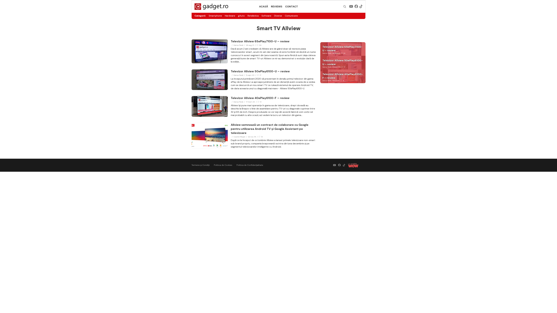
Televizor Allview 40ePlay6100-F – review (260, 98)
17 (260, 75)
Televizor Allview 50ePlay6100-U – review (260, 71)
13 (262, 137)
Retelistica (253, 15)
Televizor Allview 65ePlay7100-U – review (260, 41)
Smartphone (215, 15)
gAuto (241, 15)
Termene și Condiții (200, 165)
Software (266, 15)
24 (260, 45)
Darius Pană (238, 45)
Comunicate (291, 15)
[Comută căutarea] (344, 7)
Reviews (276, 6)
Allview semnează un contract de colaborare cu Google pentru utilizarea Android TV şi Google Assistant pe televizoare (269, 129)
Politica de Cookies (223, 165)
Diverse (278, 15)
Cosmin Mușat (239, 137)
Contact (291, 6)
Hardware (230, 15)
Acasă (263, 6)
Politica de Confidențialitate (250, 165)
